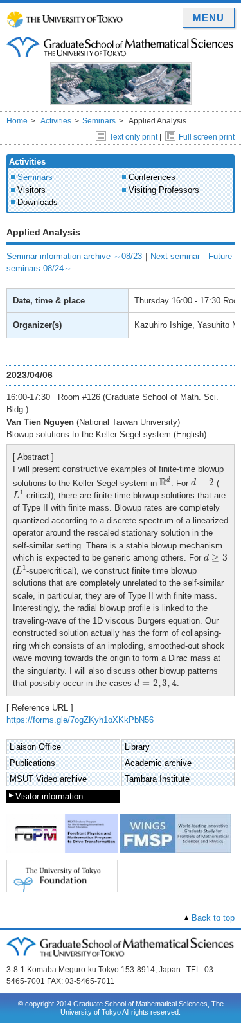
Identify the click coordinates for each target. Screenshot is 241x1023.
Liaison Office (35, 747)
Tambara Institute (157, 779)
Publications (32, 763)
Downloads (37, 202)
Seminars (99, 120)
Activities (55, 120)
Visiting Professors (164, 190)
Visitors (31, 190)
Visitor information (49, 796)
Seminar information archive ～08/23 (74, 256)
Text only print (133, 136)
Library (137, 747)
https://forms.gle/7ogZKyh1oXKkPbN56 (80, 720)
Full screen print (207, 136)
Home (17, 120)
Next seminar (175, 256)
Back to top (213, 918)
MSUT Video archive (48, 779)
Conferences (152, 177)
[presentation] (165, 481)
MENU (208, 17)
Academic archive (158, 763)
